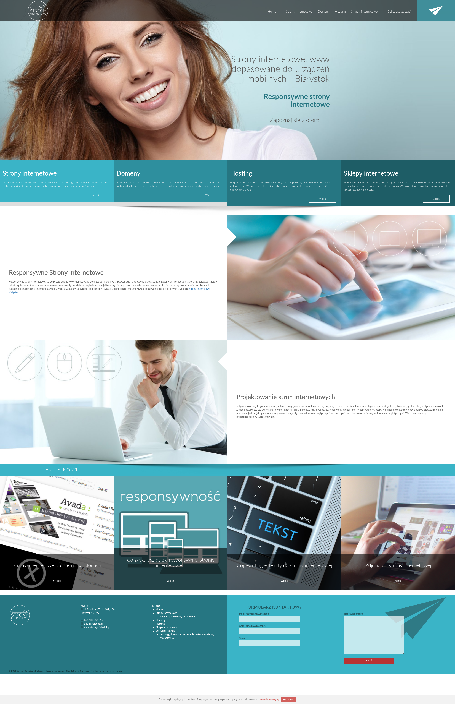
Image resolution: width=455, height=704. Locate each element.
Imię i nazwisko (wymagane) (254, 614)
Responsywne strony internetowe (177, 617)
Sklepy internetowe (364, 11)
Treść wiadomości (353, 614)
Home (272, 11)
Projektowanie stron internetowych (107, 671)
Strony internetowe (299, 11)
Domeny (324, 11)
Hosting (340, 11)
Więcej (95, 195)
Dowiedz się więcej (268, 699)
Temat (242, 638)
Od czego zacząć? (399, 11)
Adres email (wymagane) (252, 626)
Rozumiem (288, 699)
